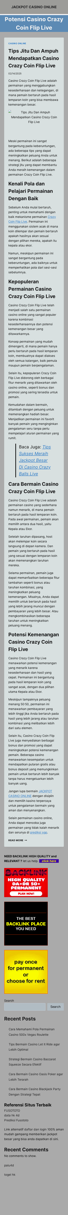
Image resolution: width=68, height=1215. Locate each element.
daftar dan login (35, 1129)
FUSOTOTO (12, 1110)
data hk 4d (12, 1115)
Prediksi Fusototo (16, 1120)
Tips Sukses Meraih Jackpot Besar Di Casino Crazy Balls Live (35, 460)
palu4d (9, 1165)
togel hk (9, 1174)
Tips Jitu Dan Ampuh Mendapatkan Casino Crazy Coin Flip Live (33, 58)
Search (9, 1000)
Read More (17, 840)
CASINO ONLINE (17, 43)
